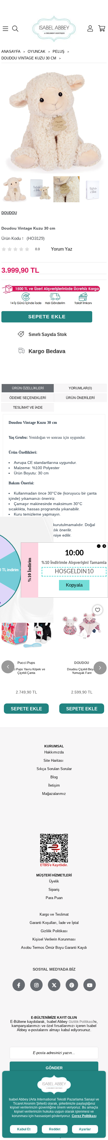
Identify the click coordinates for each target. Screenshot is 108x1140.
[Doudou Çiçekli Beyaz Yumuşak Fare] (82, 626)
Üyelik (54, 881)
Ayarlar (85, 1129)
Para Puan (54, 898)
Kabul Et (23, 1129)
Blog (54, 777)
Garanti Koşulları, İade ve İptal (54, 923)
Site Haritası (54, 760)
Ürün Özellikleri (28, 388)
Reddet (54, 1129)
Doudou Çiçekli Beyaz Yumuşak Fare (82, 671)
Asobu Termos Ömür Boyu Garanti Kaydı (54, 947)
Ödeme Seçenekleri (27, 398)
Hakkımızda (54, 752)
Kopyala (74, 585)
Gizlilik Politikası (54, 931)
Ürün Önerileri (80, 398)
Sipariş (54, 889)
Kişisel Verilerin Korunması (54, 939)
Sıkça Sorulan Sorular (54, 769)
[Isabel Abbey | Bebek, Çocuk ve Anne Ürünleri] (54, 29)
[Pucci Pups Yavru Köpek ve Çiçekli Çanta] (26, 626)
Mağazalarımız (54, 794)
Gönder (54, 1068)
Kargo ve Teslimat (54, 914)
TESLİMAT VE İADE (28, 407)
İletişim (54, 785)
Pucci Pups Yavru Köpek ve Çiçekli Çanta (26, 671)
